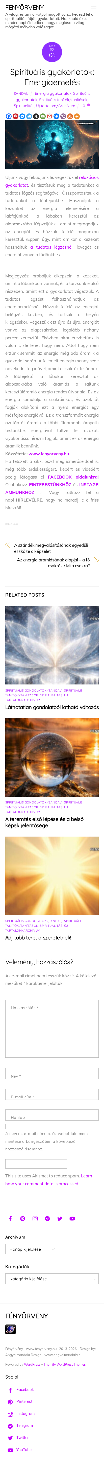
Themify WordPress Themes (65, 1364)
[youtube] (72, 1217)
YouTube (23, 1449)
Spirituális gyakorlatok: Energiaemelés (52, 76)
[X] (36, 116)
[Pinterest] (15, 116)
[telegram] (47, 1217)
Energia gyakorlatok (53, 93)
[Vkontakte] (56, 116)
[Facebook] (9, 116)
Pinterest (23, 1401)
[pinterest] (23, 1217)
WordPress (32, 1364)
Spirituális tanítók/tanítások (63, 99)
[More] (77, 116)
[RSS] (70, 116)
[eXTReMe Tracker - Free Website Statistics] (10, 1332)
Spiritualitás (24, 105)
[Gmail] (50, 116)
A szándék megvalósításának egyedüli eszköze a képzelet (51, 548)
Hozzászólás (25, 1007)
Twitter (22, 1437)
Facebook (24, 1389)
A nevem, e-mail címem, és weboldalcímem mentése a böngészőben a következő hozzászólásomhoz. (46, 1141)
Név (16, 1076)
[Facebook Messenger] (22, 116)
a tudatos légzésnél (51, 247)
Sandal (21, 93)
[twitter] (60, 1217)
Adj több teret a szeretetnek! (38, 937)
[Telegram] (29, 116)
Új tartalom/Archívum (55, 105)
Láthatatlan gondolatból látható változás (52, 707)
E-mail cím (22, 1097)
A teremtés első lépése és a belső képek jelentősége (44, 822)
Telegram (24, 1425)
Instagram (25, 1413)
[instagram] (35, 1217)
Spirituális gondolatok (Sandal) (34, 690)
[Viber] (63, 116)
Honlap (18, 1117)
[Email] (43, 116)
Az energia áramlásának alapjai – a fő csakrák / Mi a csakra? (53, 562)
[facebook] (10, 1217)
